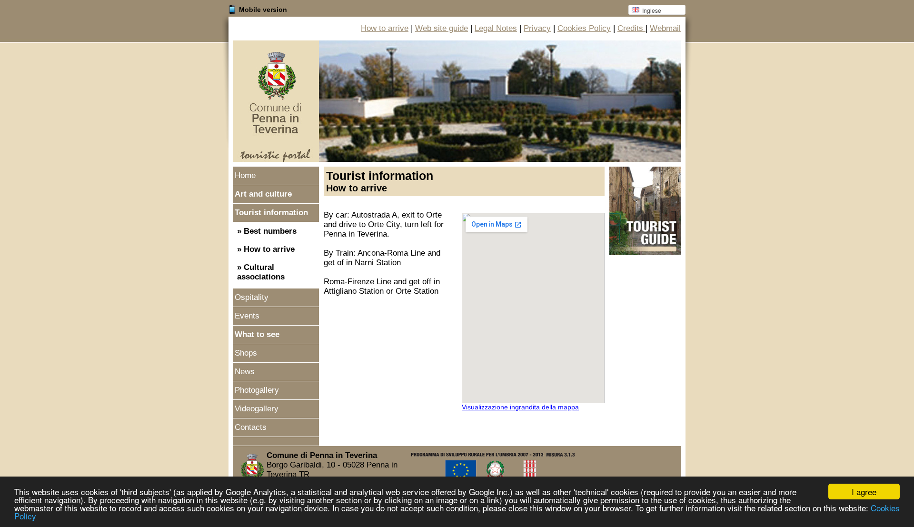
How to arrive (384, 28)
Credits (631, 28)
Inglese (644, 10)
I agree (864, 491)
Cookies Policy (584, 28)
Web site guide (441, 28)
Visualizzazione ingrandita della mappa (520, 407)
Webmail (665, 28)
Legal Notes (496, 28)
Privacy (537, 28)
